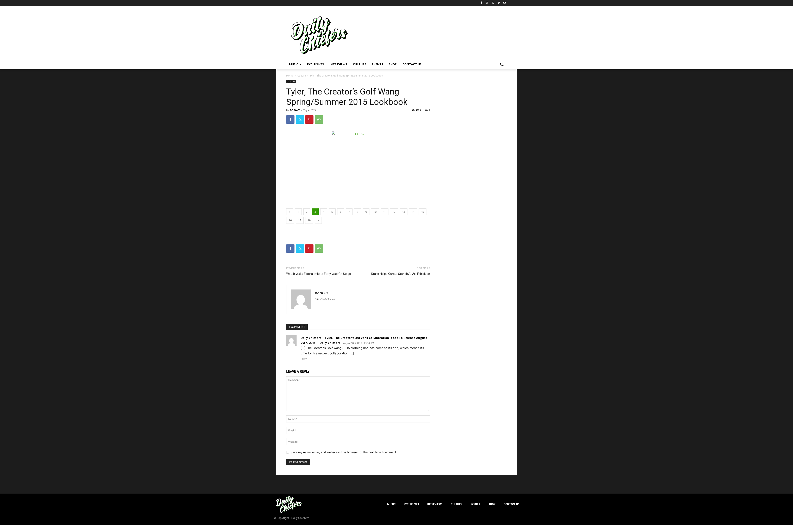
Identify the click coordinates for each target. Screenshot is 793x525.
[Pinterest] (309, 119)
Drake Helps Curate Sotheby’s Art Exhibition (400, 274)
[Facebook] (481, 3)
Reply (304, 358)
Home (289, 75)
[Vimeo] (498, 3)
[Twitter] (493, 3)
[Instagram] (487, 3)
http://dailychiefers (325, 299)
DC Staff (295, 110)
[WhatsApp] (319, 119)
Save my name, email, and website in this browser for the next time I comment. (344, 452)
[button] (502, 64)
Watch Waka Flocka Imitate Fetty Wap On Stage (318, 274)
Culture (301, 75)
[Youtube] (504, 3)
